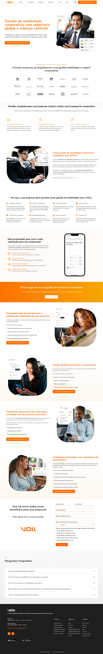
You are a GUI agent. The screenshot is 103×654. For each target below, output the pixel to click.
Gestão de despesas (59, 631)
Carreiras (84, 627)
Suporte (70, 627)
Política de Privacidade (45, 652)
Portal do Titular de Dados (58, 652)
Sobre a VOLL (85, 623)
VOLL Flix (84, 631)
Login (69, 623)
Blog (83, 629)
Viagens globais (58, 627)
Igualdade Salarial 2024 (74, 629)
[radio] (75, 530)
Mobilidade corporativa (59, 629)
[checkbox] (75, 535)
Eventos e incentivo (58, 633)
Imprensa (84, 625)
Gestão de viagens (58, 625)
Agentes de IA (57, 623)
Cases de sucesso (86, 633)
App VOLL (70, 625)
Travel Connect (86, 635)
